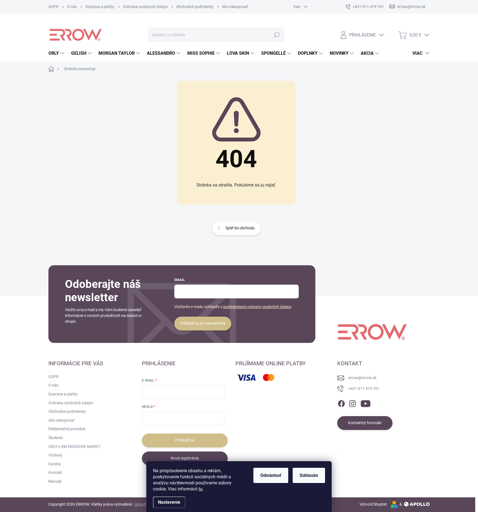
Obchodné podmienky (195, 6)
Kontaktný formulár (365, 423)
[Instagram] (352, 402)
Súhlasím (309, 475)
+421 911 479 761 (364, 388)
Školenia (55, 437)
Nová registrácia (185, 458)
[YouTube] (365, 402)
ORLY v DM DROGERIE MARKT (74, 446)
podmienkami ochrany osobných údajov (257, 306)
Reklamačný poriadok (66, 429)
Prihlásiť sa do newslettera (202, 323)
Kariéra (54, 464)
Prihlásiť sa (184, 440)
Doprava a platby (100, 6)
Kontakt (55, 472)
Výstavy (55, 455)
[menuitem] (57, 53)
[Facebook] (341, 402)
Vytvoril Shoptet (373, 504)
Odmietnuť (270, 475)
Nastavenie (169, 502)
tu (200, 489)
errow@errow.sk (362, 378)
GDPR (53, 6)
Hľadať (277, 35)
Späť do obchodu (240, 228)
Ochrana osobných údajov (145, 6)
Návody (55, 481)
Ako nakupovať (235, 6)
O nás (72, 6)
